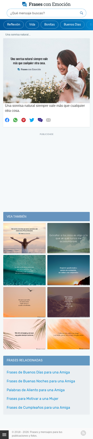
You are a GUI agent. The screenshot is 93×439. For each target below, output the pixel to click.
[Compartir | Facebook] (7, 120)
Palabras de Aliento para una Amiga (36, 390)
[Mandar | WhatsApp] (15, 120)
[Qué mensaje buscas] (81, 13)
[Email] (48, 120)
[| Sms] (40, 120)
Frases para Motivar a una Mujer (32, 399)
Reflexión (13, 24)
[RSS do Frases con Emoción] (83, 433)
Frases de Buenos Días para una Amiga (38, 372)
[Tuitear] (32, 120)
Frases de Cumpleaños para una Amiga (38, 407)
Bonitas (49, 24)
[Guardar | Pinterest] (23, 120)
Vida (32, 24)
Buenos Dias (72, 24)
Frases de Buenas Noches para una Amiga (41, 381)
